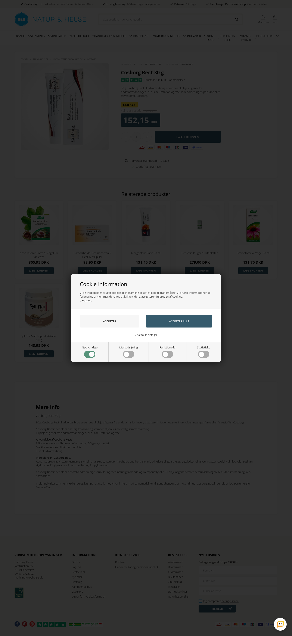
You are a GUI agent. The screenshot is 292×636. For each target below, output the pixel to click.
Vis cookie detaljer (146, 335)
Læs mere (86, 300)
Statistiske (203, 347)
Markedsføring (128, 347)
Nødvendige (89, 347)
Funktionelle (167, 347)
